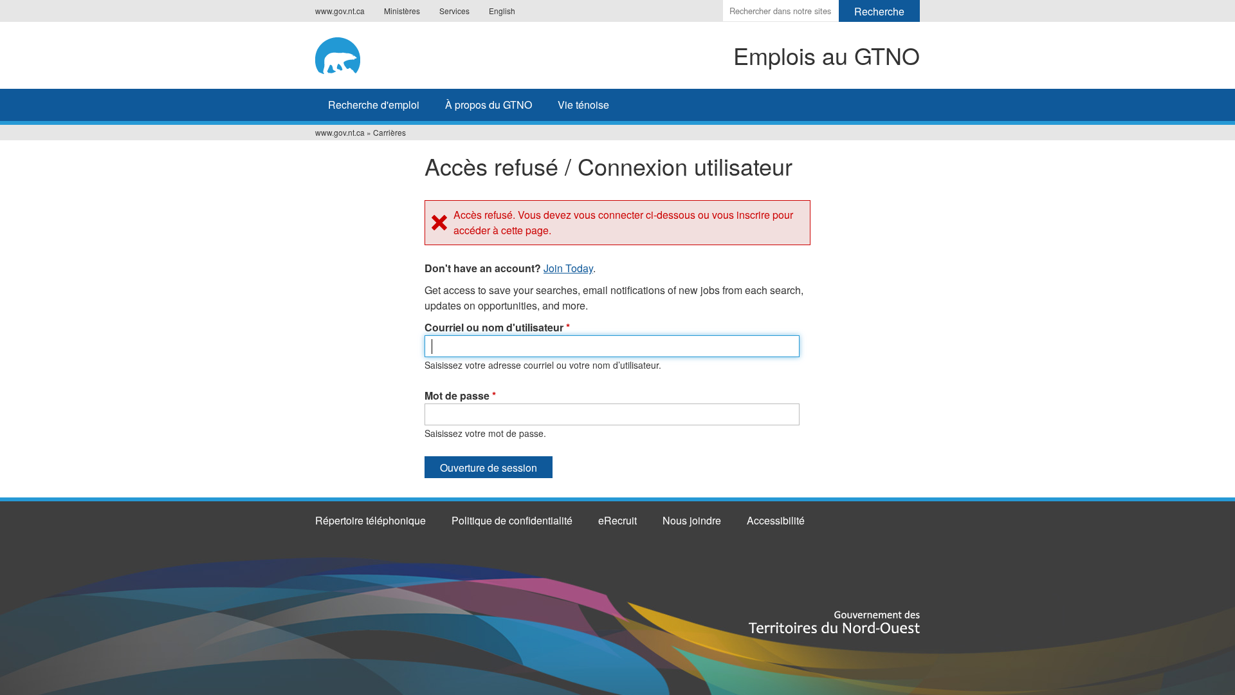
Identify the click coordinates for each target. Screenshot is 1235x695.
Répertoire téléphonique (370, 520)
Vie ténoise (583, 104)
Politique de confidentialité (512, 520)
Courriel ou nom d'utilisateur (497, 327)
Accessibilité (776, 520)
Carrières (389, 132)
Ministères (402, 10)
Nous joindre (692, 520)
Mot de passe (460, 395)
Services (454, 10)
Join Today (568, 268)
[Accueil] (374, 53)
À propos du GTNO (488, 104)
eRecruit (617, 520)
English (502, 10)
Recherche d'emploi (373, 104)
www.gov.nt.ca (340, 10)
